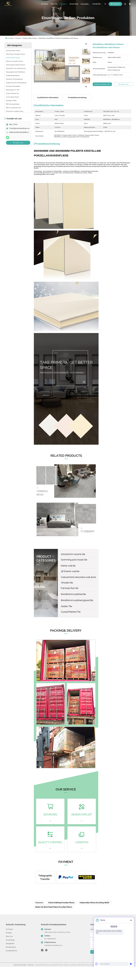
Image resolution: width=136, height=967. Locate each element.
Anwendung (10, 940)
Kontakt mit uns (11, 951)
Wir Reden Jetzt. (18, 142)
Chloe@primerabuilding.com (19, 128)
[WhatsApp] (7, 137)
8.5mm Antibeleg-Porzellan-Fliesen (61, 902)
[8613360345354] (46, 951)
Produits (18, 38)
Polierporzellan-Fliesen (30, 38)
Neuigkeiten (10, 943)
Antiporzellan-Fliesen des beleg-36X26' (94, 902)
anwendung (74, 4)
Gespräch (116, 4)
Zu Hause (44, 4)
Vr (105, 4)
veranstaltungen (85, 4)
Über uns (54, 4)
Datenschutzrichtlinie (20, 965)
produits (63, 4)
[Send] (131, 964)
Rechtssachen (11, 947)
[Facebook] (42, 951)
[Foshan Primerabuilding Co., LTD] (8, 3)
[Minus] (131, 920)
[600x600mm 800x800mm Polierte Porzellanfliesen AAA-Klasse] (57, 66)
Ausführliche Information (47, 98)
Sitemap (30, 965)
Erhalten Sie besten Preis (102, 84)
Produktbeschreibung (77, 98)
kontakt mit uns (97, 4)
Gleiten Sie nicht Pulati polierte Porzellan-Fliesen (53, 907)
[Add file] (96, 964)
